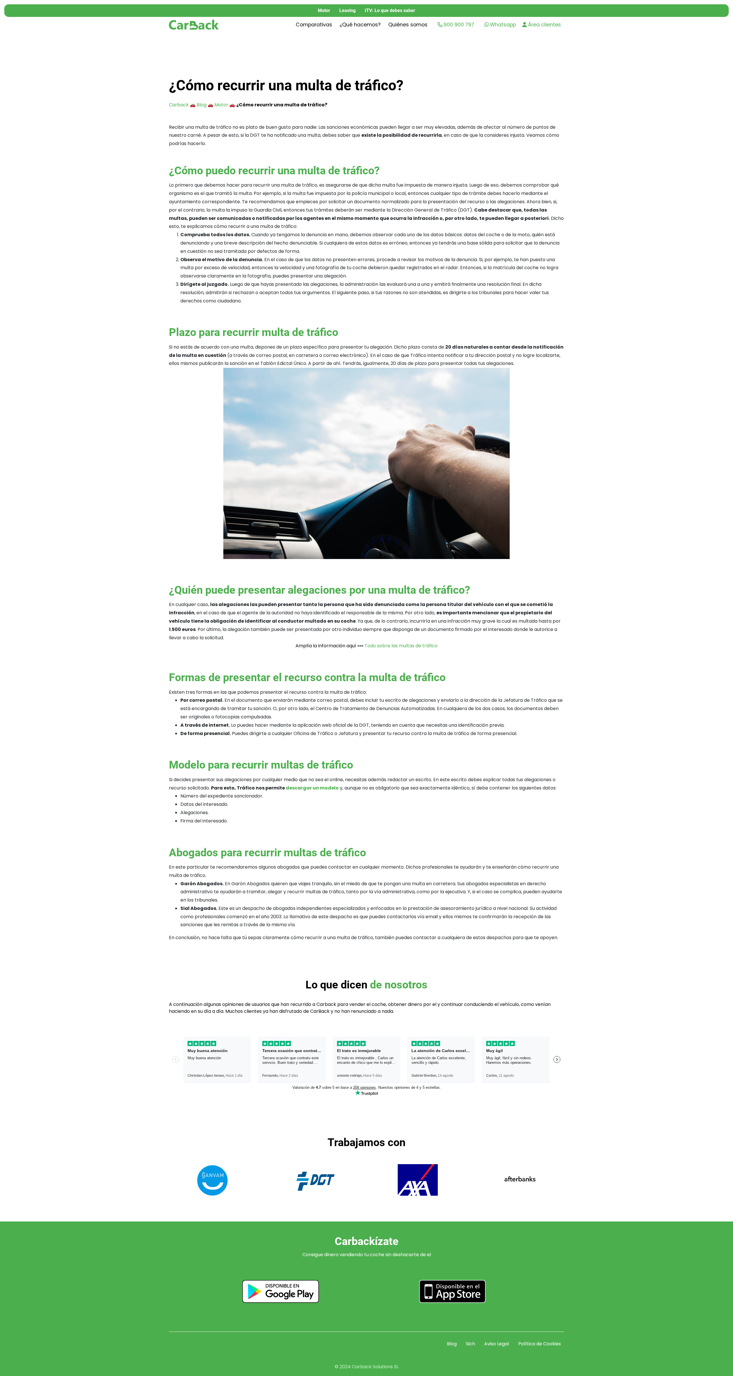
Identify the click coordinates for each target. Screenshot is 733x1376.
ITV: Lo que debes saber (390, 10)
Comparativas (314, 24)
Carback (179, 104)
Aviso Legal (496, 1343)
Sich (470, 1343)
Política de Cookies (539, 1343)
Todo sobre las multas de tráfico (401, 645)
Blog (201, 104)
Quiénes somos (407, 24)
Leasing (347, 10)
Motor (324, 10)
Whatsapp (503, 24)
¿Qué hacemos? (360, 24)
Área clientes (544, 24)
